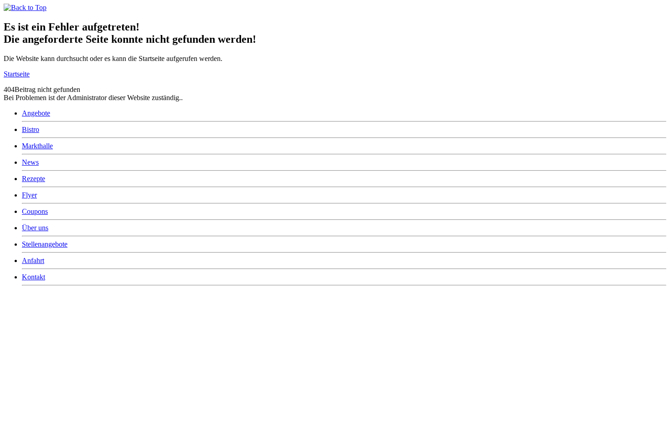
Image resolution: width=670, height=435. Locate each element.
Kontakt (33, 277)
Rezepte (33, 178)
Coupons (35, 211)
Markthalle (37, 146)
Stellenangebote (44, 244)
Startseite (17, 74)
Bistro (30, 129)
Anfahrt (33, 260)
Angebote (36, 113)
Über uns (35, 228)
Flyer (29, 195)
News (30, 162)
